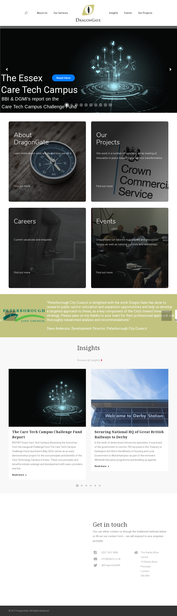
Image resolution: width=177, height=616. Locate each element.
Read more (18, 475)
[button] (77, 485)
